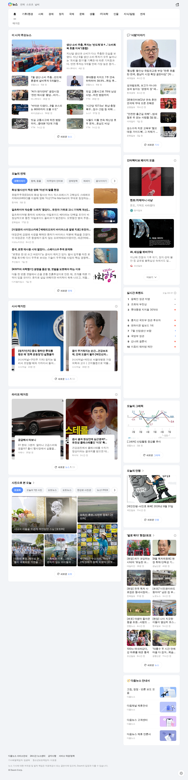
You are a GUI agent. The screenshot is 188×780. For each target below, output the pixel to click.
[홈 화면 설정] (181, 773)
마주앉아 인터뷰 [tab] (55, 180)
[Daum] (10, 4)
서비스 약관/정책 (67, 756)
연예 (22, 4)
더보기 (150, 277)
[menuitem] (14, 14)
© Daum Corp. (15, 770)
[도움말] (116, 306)
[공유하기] (177, 4)
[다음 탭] (115, 181)
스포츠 (29, 4)
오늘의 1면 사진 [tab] (34, 490)
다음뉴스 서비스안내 (17, 756)
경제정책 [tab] (73, 180)
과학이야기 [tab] (19, 180)
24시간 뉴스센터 (37, 756)
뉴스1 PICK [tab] (102, 490)
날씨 (37, 4)
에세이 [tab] (86, 180)
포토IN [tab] (17, 490)
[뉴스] (15, 4)
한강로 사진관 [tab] (84, 490)
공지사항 (52, 756)
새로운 (66, 136)
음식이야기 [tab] (101, 180)
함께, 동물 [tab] (36, 180)
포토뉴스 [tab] (52, 490)
